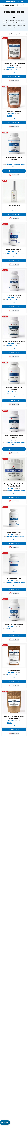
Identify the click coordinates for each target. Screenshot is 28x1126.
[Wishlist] (17, 5)
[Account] (19, 5)
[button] (14, 171)
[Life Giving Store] (7, 5)
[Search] (23, 5)
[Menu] (26, 5)
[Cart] (21, 5)
